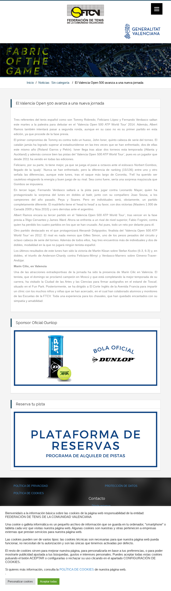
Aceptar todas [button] (48, 581)
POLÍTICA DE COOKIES (29, 493)
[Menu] (156, 9)
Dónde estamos (101, 505)
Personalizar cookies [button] (20, 581)
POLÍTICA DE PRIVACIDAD (31, 485)
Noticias (43, 82)
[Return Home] (85, 14)
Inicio (30, 82)
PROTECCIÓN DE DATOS (121, 485)
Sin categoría (60, 82)
